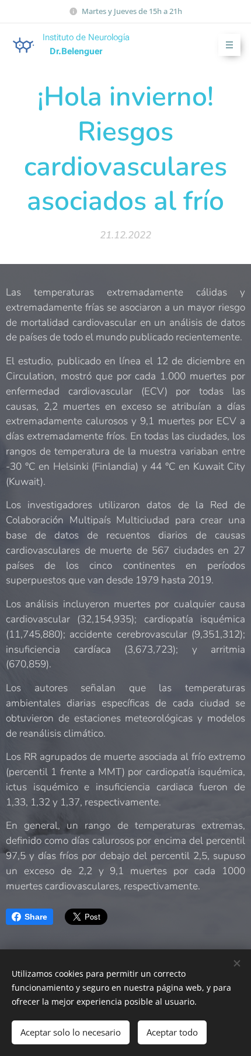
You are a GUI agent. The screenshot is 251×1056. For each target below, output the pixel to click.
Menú (229, 45)
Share (36, 916)
